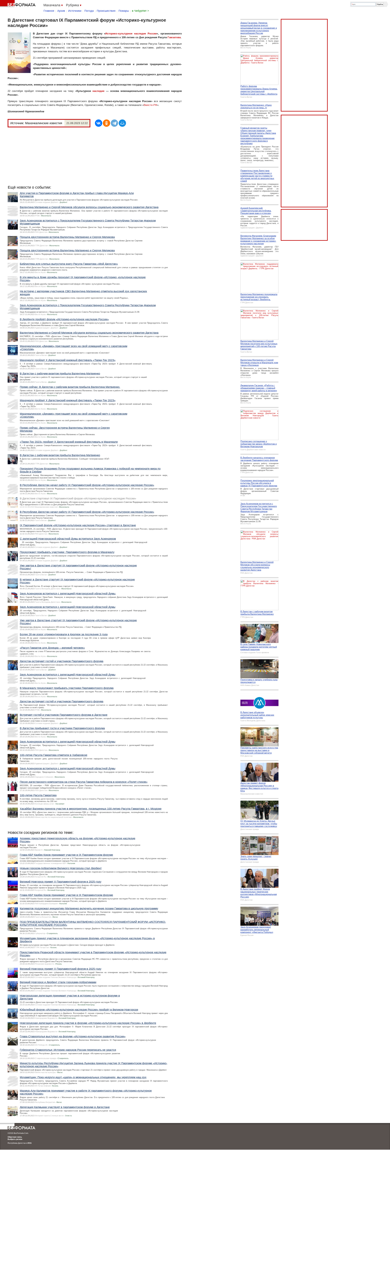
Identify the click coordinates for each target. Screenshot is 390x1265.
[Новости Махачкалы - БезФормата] (18, 4)
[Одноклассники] (106, 123)
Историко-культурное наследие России (131, 33)
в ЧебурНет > (140, 10)
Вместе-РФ (150, 105)
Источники (74, 10)
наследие (98, 91)
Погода (89, 10)
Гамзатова (174, 37)
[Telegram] (114, 123)
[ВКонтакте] (98, 123)
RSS (30, 1143)
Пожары (124, 10)
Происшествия (106, 10)
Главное (49, 10)
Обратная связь (15, 1137)
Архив (61, 10)
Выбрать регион (15, 1139)
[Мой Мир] (122, 123)
